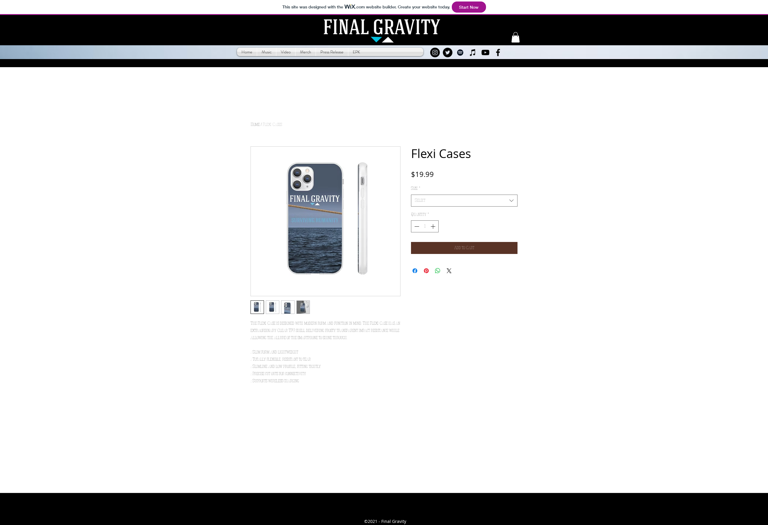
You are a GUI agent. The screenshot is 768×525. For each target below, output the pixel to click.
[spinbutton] (424, 226)
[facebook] (498, 52)
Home (255, 124)
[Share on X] (449, 270)
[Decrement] (416, 226)
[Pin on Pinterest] (426, 270)
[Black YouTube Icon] (485, 52)
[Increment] (433, 226)
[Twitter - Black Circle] (447, 52)
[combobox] (464, 201)
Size (415, 188)
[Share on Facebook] (414, 270)
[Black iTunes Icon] (473, 52)
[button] (515, 37)
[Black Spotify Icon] (460, 52)
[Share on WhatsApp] (437, 270)
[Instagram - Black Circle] (435, 52)
